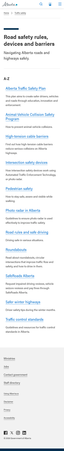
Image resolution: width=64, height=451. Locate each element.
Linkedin (24, 433)
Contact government (15, 374)
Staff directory (12, 383)
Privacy (7, 409)
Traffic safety (20, 12)
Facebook (5, 433)
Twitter (12, 433)
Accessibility (9, 417)
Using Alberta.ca (11, 393)
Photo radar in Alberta (23, 210)
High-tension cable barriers (27, 136)
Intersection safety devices (27, 162)
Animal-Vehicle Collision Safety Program (30, 116)
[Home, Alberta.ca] (9, 4)
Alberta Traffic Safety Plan (26, 88)
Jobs (6, 366)
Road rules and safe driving (27, 232)
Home (6, 12)
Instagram (18, 433)
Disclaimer (8, 401)
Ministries (9, 358)
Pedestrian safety (19, 188)
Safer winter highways (23, 301)
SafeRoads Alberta (20, 275)
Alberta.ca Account (50, 3)
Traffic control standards (24, 319)
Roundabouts (16, 249)
